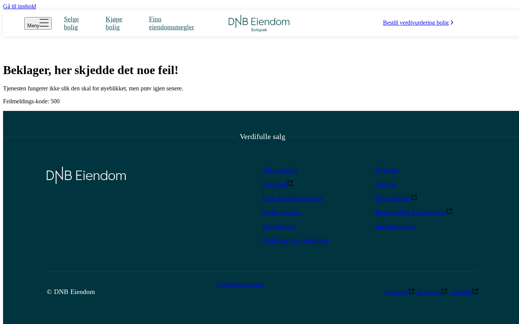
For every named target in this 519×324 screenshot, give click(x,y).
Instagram (429, 292)
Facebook (396, 292)
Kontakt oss (279, 226)
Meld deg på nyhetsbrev (296, 240)
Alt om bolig (280, 170)
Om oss (385, 184)
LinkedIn (461, 292)
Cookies (226, 284)
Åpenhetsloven (395, 226)
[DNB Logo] (259, 23)
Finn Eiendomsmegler (293, 198)
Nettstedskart (393, 198)
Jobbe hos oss (282, 212)
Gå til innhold (19, 6)
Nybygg (386, 170)
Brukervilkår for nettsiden (410, 212)
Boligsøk (275, 184)
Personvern (249, 284)
